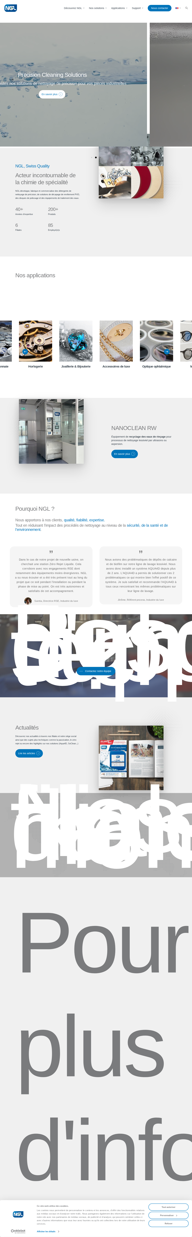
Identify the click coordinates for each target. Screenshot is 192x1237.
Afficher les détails (46, 1231)
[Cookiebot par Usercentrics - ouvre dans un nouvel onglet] (18, 1231)
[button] (186, 8)
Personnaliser (167, 1215)
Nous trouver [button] (93, 850)
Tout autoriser (168, 1207)
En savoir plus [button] (142, 94)
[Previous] (25, 351)
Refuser (168, 1223)
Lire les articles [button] (26, 753)
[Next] (167, 351)
